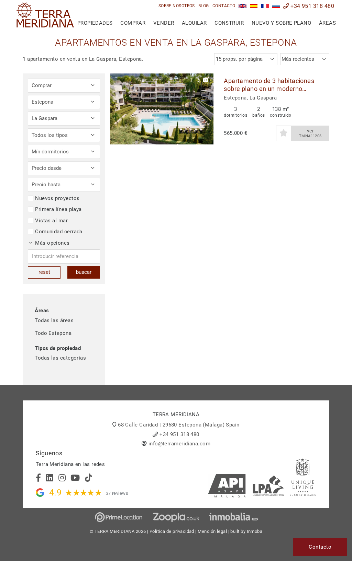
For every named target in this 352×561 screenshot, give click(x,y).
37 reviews (117, 493)
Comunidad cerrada (58, 232)
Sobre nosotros (176, 5)
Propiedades (95, 23)
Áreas (327, 23)
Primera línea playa (58, 209)
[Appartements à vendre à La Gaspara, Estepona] (265, 6)
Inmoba (255, 531)
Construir (229, 23)
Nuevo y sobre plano (281, 23)
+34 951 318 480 (311, 6)
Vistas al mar (51, 221)
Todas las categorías (60, 358)
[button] (205, 108)
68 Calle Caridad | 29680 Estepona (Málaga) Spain (179, 425)
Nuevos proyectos (57, 198)
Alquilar (194, 23)
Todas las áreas (54, 320)
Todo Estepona (53, 333)
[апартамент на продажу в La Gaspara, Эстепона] (276, 6)
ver (310, 133)
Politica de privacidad (172, 531)
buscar (83, 272)
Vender (163, 23)
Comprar (132, 23)
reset (44, 272)
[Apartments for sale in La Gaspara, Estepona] (242, 6)
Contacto (223, 5)
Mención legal (212, 531)
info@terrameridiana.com (179, 444)
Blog (203, 5)
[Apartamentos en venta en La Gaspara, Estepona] (254, 6)
